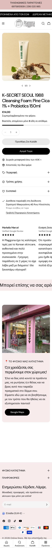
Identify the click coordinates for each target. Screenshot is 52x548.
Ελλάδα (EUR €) (14, 513)
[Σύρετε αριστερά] (22, 85)
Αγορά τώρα (26, 151)
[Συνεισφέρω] (47, 505)
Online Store (16, 538)
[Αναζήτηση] (43, 23)
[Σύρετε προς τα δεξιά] (30, 85)
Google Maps (17, 412)
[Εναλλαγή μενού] (3, 23)
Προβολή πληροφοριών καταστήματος (23, 212)
